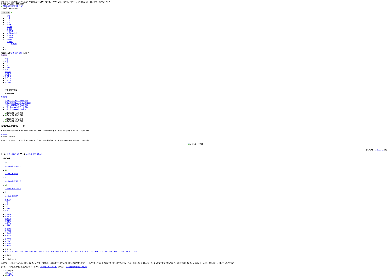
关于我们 (10, 40)
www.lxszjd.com (378, 150)
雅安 (106, 251)
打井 (8, 18)
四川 (6, 251)
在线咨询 (4, 134)
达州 (96, 251)
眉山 (101, 251)
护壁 (8, 22)
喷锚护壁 (8, 76)
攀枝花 (41, 251)
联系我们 (10, 42)
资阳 (115, 251)
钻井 (6, 61)
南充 (81, 251)
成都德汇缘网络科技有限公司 (76, 267)
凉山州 (134, 251)
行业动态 (8, 233)
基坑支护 (8, 78)
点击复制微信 (6, 12)
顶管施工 (10, 31)
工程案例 (10, 35)
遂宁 (66, 251)
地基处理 (8, 74)
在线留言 (14, 44)
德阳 (52, 251)
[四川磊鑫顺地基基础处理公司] (12, 6)
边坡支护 (8, 80)
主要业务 (8, 200)
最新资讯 (8, 235)
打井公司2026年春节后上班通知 (16, 107)
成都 (31, 251)
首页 (8, 16)
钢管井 (9, 27)
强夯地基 (8, 82)
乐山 (76, 251)
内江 (71, 251)
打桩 (8, 20)
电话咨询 (10, 275)
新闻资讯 (10, 37)
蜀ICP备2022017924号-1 (48, 267)
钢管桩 (9, 25)
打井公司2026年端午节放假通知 (16, 101)
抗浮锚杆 (10, 29)
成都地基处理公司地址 (34, 154)
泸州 (47, 251)
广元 (62, 251)
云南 (21, 251)
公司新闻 (8, 231)
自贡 (35, 251)
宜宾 (86, 251)
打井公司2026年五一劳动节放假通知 (18, 103)
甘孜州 (127, 251)
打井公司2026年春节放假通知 (15, 109)
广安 (91, 251)
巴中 (110, 251)
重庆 (16, 251)
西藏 (11, 251)
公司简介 (8, 241)
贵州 (26, 251)
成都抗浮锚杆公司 (13, 154)
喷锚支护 (8, 219)
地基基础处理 (12, 33)
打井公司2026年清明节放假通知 (16, 105)
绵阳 (57, 251)
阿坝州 (121, 251)
